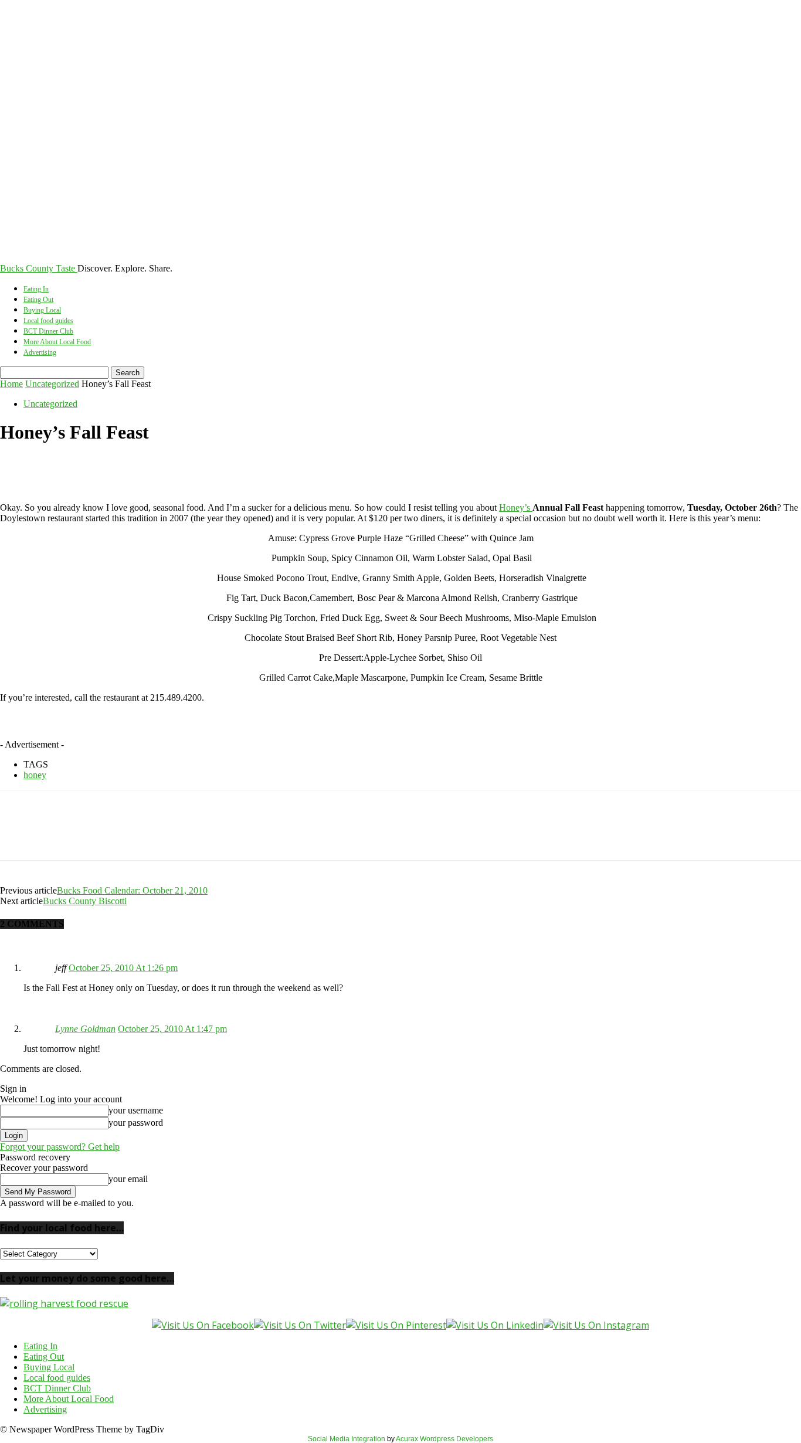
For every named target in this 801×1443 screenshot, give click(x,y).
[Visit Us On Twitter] (300, 1325)
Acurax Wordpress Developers (444, 1439)
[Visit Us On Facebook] (203, 1325)
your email (128, 1179)
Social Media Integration (346, 1439)
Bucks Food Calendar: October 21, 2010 (132, 890)
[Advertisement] (201, 730)
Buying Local (42, 310)
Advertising (39, 352)
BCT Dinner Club (48, 331)
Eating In (36, 289)
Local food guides (48, 320)
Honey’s (515, 507)
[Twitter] (61, 468)
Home (11, 384)
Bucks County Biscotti (85, 901)
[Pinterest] (103, 468)
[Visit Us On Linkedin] (495, 1325)
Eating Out (38, 299)
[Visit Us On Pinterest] (396, 1325)
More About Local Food (57, 341)
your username (135, 1110)
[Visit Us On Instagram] (596, 1325)
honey (34, 775)
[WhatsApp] (146, 468)
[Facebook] (19, 468)
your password (135, 1123)
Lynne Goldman (85, 1029)
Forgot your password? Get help (60, 1147)
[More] (189, 468)
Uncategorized (52, 384)
